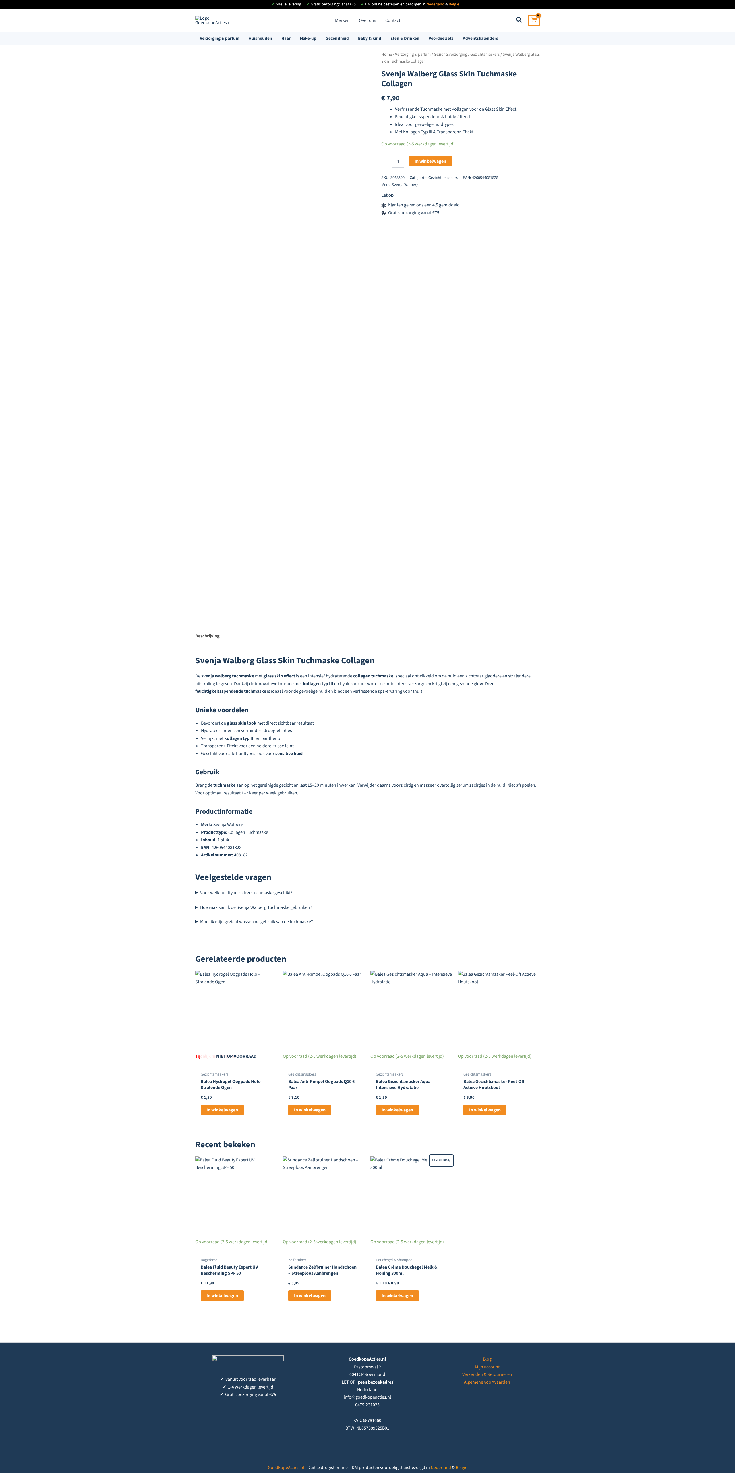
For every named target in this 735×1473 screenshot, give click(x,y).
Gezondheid (337, 38)
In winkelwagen (430, 161)
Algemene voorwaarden (487, 1382)
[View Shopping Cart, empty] (534, 20)
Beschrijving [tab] (207, 636)
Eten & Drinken (404, 38)
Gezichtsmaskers (485, 54)
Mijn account (487, 1367)
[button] (519, 21)
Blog (487, 1359)
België (454, 4)
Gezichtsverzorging (450, 54)
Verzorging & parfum (219, 38)
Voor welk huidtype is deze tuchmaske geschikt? (246, 893)
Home (386, 54)
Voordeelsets (441, 38)
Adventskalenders (480, 38)
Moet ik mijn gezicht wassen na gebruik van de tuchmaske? (256, 922)
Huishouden (260, 38)
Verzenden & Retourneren (487, 1374)
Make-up (308, 38)
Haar (286, 38)
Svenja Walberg (405, 185)
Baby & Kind (369, 38)
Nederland (435, 4)
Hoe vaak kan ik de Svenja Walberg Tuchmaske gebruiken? (256, 907)
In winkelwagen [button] (310, 1110)
